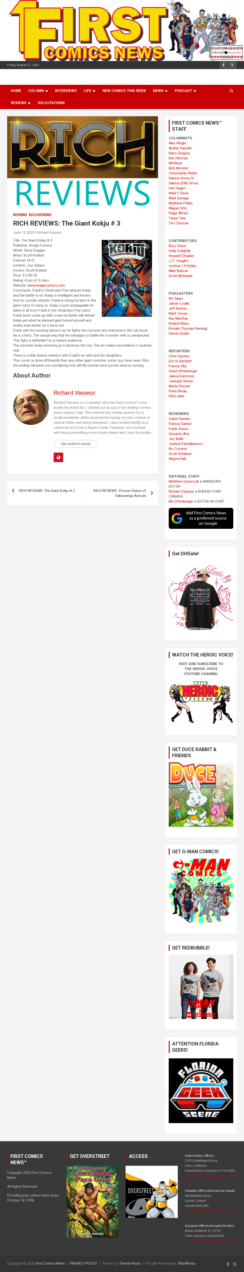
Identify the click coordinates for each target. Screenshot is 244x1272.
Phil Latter (176, 396)
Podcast (183, 91)
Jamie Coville (179, 303)
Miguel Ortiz (178, 208)
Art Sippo (176, 298)
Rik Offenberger (181, 501)
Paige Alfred (178, 213)
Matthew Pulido (181, 203)
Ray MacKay (178, 318)
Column (36, 91)
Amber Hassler (180, 148)
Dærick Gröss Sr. (182, 178)
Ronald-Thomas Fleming (188, 328)
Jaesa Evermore (181, 376)
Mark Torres (178, 313)
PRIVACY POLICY (83, 1263)
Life (87, 91)
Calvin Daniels (179, 419)
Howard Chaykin (181, 256)
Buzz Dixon (177, 246)
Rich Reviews (40, 215)
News (158, 91)
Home (16, 91)
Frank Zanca (178, 429)
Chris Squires (179, 356)
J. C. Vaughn (178, 261)
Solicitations (51, 103)
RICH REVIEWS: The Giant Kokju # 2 (47, 491)
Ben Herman (178, 158)
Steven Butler (179, 333)
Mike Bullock (178, 271)
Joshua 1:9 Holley (182, 266)
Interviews (66, 91)
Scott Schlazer (180, 454)
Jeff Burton (178, 308)
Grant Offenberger (183, 371)
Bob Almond (178, 168)
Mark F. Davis (179, 193)
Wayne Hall (177, 459)
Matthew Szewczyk (184, 481)
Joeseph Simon (181, 381)
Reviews (18, 103)
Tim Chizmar (179, 223)
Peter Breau (178, 391)
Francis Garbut (180, 424)
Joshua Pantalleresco (186, 444)
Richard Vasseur (49, 232)
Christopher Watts (183, 173)
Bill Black (175, 163)
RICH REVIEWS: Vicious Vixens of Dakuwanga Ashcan (119, 493)
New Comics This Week (124, 91)
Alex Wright (177, 143)
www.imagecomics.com (46, 285)
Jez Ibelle (176, 439)
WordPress (186, 1263)
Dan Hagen (177, 188)
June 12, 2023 (23, 232)
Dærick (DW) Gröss (183, 183)
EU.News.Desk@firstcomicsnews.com (210, 1240)
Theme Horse (130, 1263)
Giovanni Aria (179, 434)
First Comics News (50, 1263)
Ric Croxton (178, 449)
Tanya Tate (177, 218)
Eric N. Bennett (180, 361)
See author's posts (76, 444)
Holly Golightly (180, 251)
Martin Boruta (179, 386)
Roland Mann (179, 323)
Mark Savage (179, 198)
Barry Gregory (179, 153)
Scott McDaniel (180, 276)
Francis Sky (178, 366)
